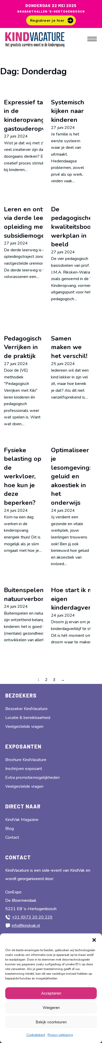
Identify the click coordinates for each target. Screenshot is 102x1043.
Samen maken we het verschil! (69, 347)
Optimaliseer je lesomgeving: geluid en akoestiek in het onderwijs (71, 476)
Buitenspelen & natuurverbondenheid (36, 594)
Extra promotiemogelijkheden (32, 777)
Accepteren (51, 993)
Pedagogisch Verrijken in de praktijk (23, 347)
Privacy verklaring (60, 1035)
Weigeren (51, 1007)
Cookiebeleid (35, 1035)
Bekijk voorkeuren (51, 1022)
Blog (9, 828)
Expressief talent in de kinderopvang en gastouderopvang (30, 115)
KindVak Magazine (21, 820)
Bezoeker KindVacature (26, 709)
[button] (94, 940)
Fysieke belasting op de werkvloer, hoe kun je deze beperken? (22, 476)
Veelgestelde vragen (24, 726)
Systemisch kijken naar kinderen (67, 111)
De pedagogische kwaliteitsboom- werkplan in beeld (75, 226)
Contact (12, 837)
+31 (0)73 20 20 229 (32, 917)
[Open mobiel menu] (92, 39)
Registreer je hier (47, 20)
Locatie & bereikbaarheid (27, 718)
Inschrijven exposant (23, 769)
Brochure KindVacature (25, 760)
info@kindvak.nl (26, 925)
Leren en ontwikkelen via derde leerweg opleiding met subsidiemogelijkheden (38, 222)
